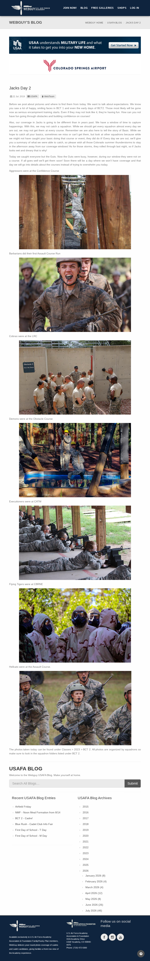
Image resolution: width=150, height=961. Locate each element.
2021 (86, 841)
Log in (134, 8)
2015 (86, 806)
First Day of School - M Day (31, 835)
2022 (86, 847)
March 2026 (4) (94, 887)
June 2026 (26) (94, 904)
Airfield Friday (23, 806)
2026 (86, 870)
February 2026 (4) (96, 881)
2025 (86, 864)
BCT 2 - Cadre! (24, 818)
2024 (86, 859)
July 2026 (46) (93, 910)
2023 (86, 853)
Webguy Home (94, 22)
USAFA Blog (114, 22)
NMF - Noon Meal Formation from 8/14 (37, 812)
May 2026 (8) (93, 898)
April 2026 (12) (93, 893)
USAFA (33, 96)
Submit (133, 783)
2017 (86, 818)
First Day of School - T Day (30, 829)
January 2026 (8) (95, 875)
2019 (86, 829)
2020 (86, 835)
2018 (86, 824)
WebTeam (49, 96)
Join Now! (70, 8)
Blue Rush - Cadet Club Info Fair (34, 824)
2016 (86, 812)
